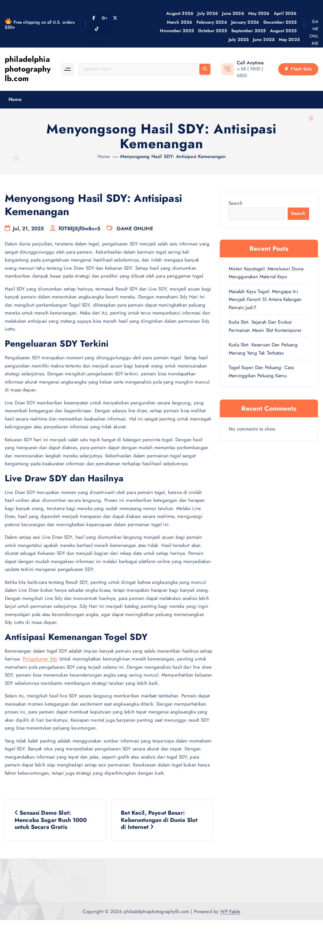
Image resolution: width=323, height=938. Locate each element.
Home (15, 99)
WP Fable (230, 911)
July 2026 (207, 13)
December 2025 (280, 22)
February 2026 (212, 22)
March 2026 (179, 22)
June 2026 (233, 13)
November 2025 (177, 30)
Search (236, 203)
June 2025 (263, 39)
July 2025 (239, 39)
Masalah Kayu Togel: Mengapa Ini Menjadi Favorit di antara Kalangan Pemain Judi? (265, 299)
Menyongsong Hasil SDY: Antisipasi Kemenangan (173, 156)
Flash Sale (301, 69)
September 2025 (248, 30)
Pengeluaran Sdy (40, 658)
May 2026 (258, 13)
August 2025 (283, 30)
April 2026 (285, 13)
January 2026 (245, 22)
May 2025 (289, 39)
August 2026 (179, 13)
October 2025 (212, 30)
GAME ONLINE (313, 32)
